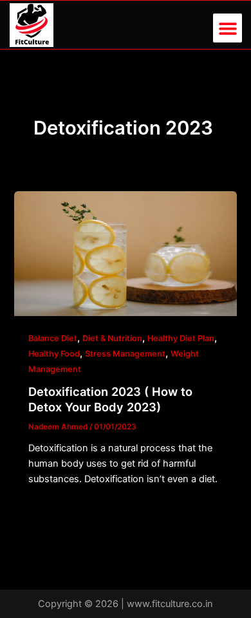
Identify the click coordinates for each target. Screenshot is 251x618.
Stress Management (125, 354)
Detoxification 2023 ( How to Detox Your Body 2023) (110, 399)
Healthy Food (54, 354)
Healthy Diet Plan (180, 338)
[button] (227, 28)
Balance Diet (52, 338)
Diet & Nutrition (112, 338)
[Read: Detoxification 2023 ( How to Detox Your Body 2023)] (125, 253)
